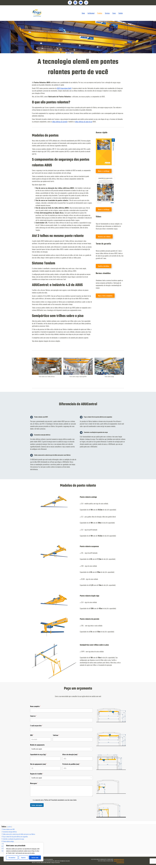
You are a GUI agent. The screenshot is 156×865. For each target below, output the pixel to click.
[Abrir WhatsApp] (151, 860)
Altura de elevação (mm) (70, 754)
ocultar (9, 827)
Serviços (107, 13)
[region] (23, 852)
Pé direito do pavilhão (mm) (71, 764)
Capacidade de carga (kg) (38, 754)
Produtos (99, 13)
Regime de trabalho (36, 774)
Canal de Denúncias (120, 862)
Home (83, 13)
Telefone (56, 735)
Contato (120, 13)
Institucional (91, 13)
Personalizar (12, 857)
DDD (31, 735)
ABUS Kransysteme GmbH (64, 88)
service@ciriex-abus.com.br (119, 861)
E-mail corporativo (36, 725)
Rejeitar (23, 857)
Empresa (33, 716)
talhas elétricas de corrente (59, 121)
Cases (114, 13)
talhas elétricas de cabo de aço (83, 121)
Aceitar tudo (35, 857)
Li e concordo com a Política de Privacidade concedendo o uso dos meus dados (55, 800)
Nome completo (35, 706)
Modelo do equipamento (37, 745)
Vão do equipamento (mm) (38, 764)
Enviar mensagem (37, 805)
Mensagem (34, 783)
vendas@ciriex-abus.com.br (119, 859)
